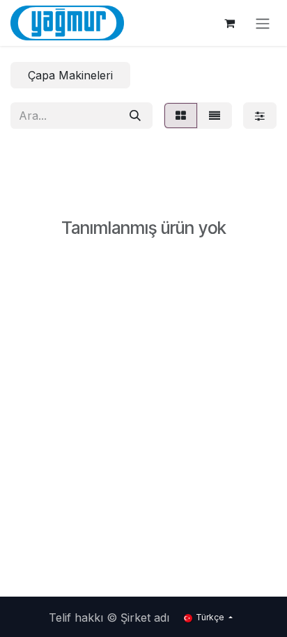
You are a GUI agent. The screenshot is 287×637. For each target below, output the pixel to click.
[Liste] (214, 115)
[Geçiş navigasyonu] (263, 23)
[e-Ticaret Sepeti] (229, 23)
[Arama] (135, 115)
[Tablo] (181, 115)
